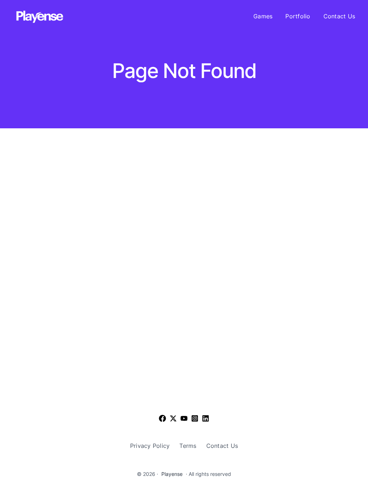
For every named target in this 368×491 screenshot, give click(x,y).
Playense (172, 474)
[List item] (173, 418)
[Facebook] (162, 418)
